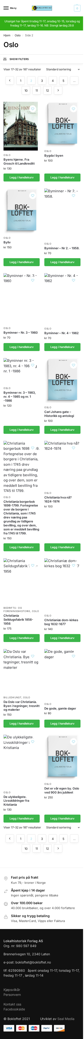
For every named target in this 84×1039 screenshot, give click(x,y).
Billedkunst (12, 697)
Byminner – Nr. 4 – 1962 (61, 333)
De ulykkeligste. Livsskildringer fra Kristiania (16, 801)
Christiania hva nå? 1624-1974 (58, 499)
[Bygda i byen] (62, 124)
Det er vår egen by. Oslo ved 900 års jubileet (61, 790)
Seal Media (65, 1019)
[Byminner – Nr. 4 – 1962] (62, 298)
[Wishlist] (32, 108)
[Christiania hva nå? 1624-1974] (62, 464)
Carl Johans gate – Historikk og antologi (59, 414)
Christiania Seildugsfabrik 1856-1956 (18, 619)
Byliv (7, 242)
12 (47, 90)
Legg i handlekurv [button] (22, 177)
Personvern (12, 995)
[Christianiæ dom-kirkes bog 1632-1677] (62, 584)
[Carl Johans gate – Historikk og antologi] (62, 380)
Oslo (18, 35)
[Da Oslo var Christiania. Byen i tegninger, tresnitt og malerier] (22, 671)
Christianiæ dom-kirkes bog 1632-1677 (61, 622)
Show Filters (19, 59)
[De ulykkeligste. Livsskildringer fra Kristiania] (22, 761)
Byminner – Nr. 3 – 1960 (21, 332)
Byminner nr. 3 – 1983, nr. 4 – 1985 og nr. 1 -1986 (20, 396)
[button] (76, 8)
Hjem (7, 35)
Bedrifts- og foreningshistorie (17, 609)
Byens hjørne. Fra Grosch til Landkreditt (19, 161)
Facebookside (14, 1009)
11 (36, 90)
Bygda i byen (53, 155)
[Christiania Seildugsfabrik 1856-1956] (22, 581)
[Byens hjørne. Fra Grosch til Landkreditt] (21, 126)
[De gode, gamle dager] (62, 674)
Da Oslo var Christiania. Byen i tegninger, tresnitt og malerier (22, 706)
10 (26, 90)
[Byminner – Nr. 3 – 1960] (22, 298)
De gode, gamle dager (60, 708)
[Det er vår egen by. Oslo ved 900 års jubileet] (62, 757)
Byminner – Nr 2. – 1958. (62, 248)
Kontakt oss (12, 1004)
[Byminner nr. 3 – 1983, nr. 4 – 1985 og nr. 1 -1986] (22, 371)
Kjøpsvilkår (12, 990)
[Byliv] (22, 211)
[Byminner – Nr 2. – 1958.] (62, 214)
